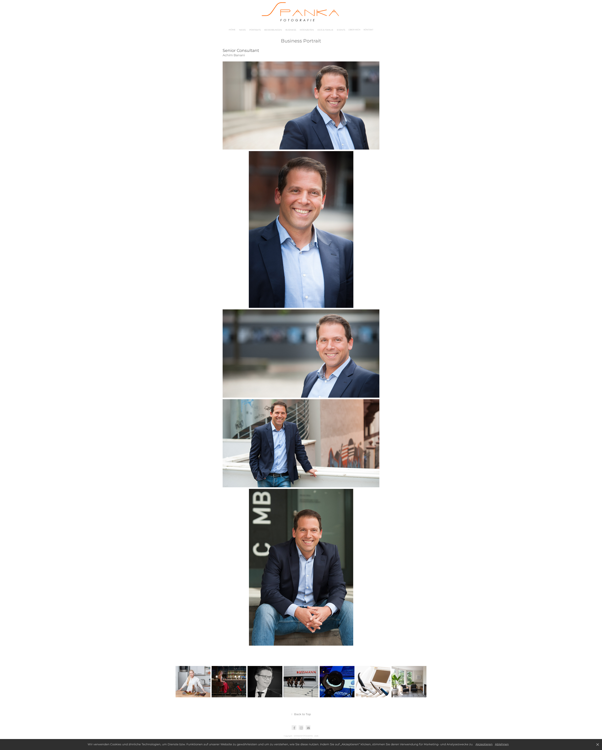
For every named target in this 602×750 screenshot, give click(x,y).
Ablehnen (502, 744)
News (242, 30)
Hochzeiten (307, 30)
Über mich (354, 30)
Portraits (255, 30)
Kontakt (368, 30)
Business (290, 30)
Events (341, 30)
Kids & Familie (325, 30)
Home (232, 30)
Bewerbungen (273, 30)
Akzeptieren (484, 744)
